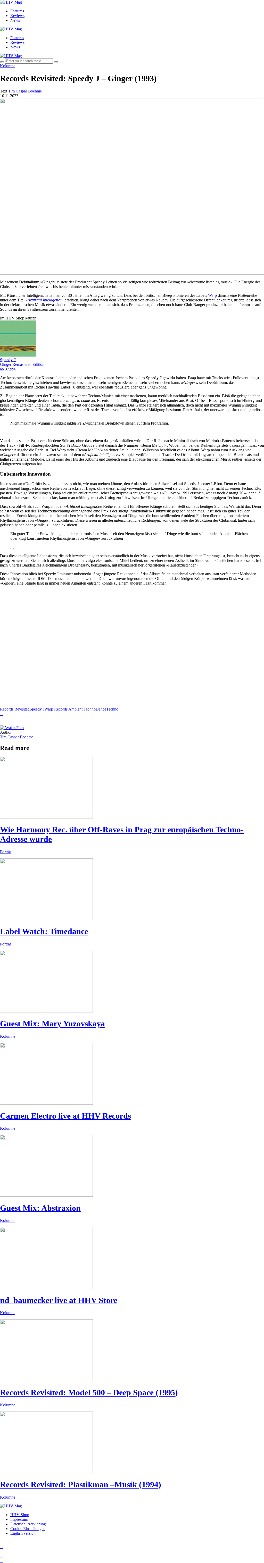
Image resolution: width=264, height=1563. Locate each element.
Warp (212, 295)
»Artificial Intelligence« (45, 300)
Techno (112, 709)
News (15, 20)
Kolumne (7, 66)
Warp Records (56, 709)
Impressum (19, 1519)
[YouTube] (1, 1551)
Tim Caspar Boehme (17, 737)
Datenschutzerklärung (28, 1524)
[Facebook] (1, 1546)
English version (23, 1533)
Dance (101, 709)
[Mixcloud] (1, 1556)
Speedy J (37, 709)
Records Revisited (15, 709)
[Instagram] (1, 1542)
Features (17, 11)
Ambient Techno (82, 709)
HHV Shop (19, 1515)
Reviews (17, 15)
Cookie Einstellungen (27, 1528)
